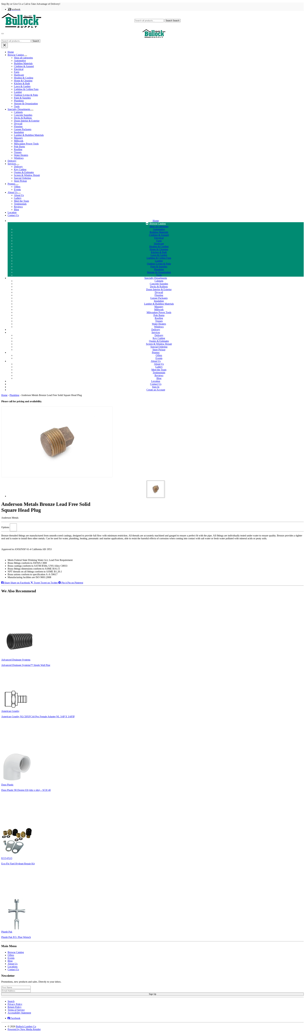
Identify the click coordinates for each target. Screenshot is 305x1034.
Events (17, 189)
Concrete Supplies (23, 115)
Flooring (18, 126)
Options (5, 527)
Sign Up (152, 994)
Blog (16, 209)
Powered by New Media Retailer (24, 1029)
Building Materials (23, 63)
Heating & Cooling (23, 77)
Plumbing (19, 100)
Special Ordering (22, 178)
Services (12, 163)
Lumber (18, 92)
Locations (12, 966)
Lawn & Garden (22, 86)
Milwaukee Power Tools (26, 143)
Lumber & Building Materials (29, 135)
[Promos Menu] (17, 184)
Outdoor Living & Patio (26, 95)
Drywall (18, 123)
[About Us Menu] (19, 193)
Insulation (19, 132)
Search (172, 20)
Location (12, 212)
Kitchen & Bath (22, 83)
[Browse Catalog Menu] (25, 55)
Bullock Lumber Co (26, 1026)
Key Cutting (20, 169)
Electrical (18, 69)
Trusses (17, 152)
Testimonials (20, 203)
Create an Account (155, 389)
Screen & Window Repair (27, 175)
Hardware (19, 75)
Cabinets (18, 112)
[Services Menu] (18, 164)
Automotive (20, 60)
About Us (13, 192)
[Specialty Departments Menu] (32, 110)
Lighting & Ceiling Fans (26, 89)
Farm (16, 72)
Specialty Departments (19, 109)
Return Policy (14, 1007)
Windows (19, 158)
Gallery (17, 198)
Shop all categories (23, 57)
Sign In (155, 387)
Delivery (12, 160)
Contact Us (13, 215)
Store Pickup (20, 181)
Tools (17, 106)
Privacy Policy (15, 1004)
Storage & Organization (26, 103)
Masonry (18, 138)
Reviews (18, 206)
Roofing (18, 149)
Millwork (18, 140)
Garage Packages (22, 129)
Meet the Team (21, 201)
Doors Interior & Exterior (26, 120)
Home (11, 52)
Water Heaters (21, 155)
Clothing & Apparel (24, 66)
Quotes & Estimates (24, 172)
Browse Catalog (16, 54)
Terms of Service (16, 1010)
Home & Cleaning (23, 80)
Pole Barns (19, 146)
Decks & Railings (23, 118)
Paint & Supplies (22, 97)
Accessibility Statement (19, 1012)
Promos (12, 183)
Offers (17, 186)
